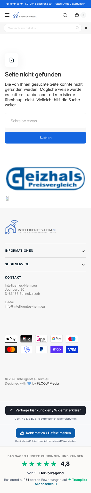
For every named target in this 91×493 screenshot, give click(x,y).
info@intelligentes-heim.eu (25, 306)
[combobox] (45, 121)
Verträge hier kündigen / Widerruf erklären (48, 410)
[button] (7, 15)
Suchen (45, 138)
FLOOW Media (48, 383)
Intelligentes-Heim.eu (33, 379)
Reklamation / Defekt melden (48, 433)
